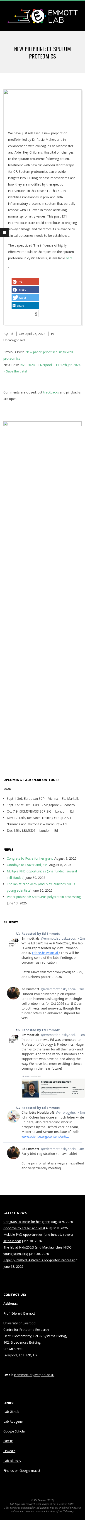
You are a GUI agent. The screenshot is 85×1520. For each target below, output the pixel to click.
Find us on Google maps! (21, 1470)
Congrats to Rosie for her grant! (30, 858)
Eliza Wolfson (60, 1504)
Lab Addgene (13, 1421)
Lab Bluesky (12, 1461)
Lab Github (11, 1411)
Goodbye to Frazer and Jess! (27, 865)
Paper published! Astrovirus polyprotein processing (44, 897)
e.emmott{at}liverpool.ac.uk (34, 1375)
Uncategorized (14, 340)
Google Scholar (14, 1431)
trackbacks (51, 392)
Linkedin (9, 1451)
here (69, 258)
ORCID (8, 1441)
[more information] (36, 313)
